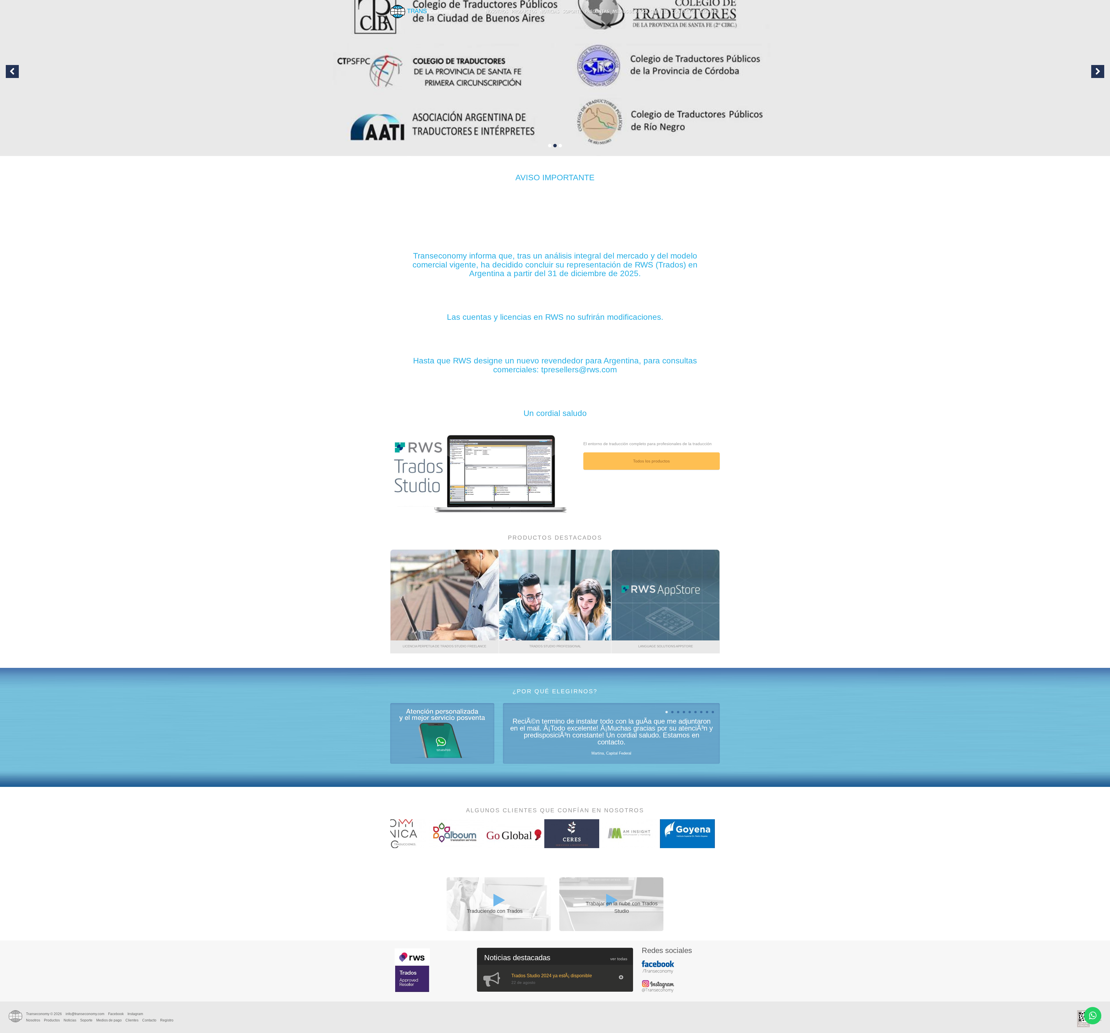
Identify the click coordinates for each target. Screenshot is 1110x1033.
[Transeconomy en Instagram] (659, 988)
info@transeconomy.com (85, 1014)
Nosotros (496, 11)
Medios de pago (629, 11)
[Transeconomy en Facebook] (659, 970)
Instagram (135, 1014)
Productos (523, 11)
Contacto (683, 11)
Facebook (116, 1014)
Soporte (572, 11)
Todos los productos (651, 461)
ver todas (618, 958)
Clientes (659, 11)
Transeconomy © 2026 (44, 1014)
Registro (708, 11)
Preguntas (597, 11)
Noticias (549, 11)
